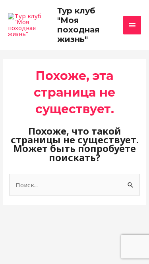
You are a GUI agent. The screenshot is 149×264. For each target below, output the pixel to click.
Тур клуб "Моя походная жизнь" (78, 25)
